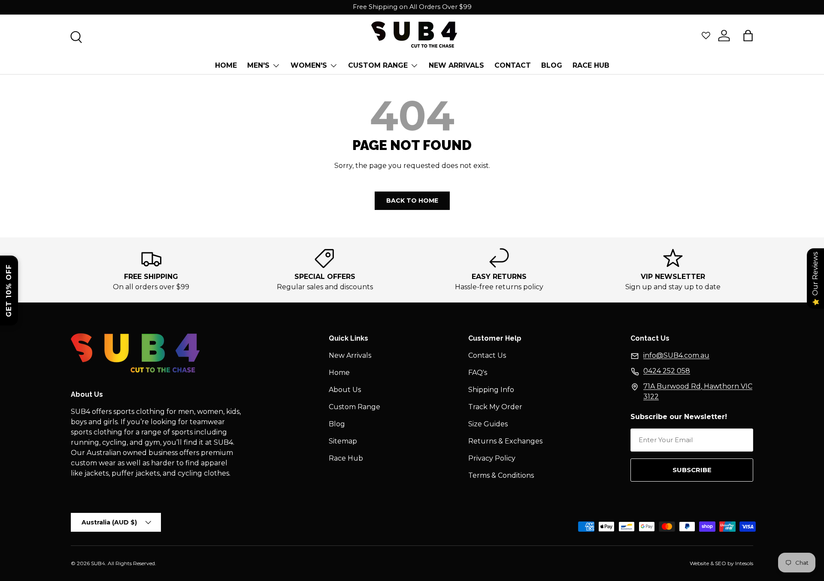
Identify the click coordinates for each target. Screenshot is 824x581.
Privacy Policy (491, 458)
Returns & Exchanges (505, 441)
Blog (337, 424)
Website (699, 563)
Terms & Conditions (501, 475)
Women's (309, 65)
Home (226, 65)
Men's (258, 65)
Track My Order (495, 407)
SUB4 (98, 563)
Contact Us (487, 355)
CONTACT (512, 65)
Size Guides (488, 424)
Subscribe (692, 470)
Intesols (744, 563)
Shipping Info (491, 390)
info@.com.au (676, 355)
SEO (720, 563)
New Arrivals (456, 65)
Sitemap (343, 441)
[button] (748, 35)
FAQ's (477, 372)
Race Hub (591, 65)
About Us (345, 390)
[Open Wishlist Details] (706, 35)
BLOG (551, 65)
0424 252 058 (666, 371)
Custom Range (378, 65)
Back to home (412, 200)
